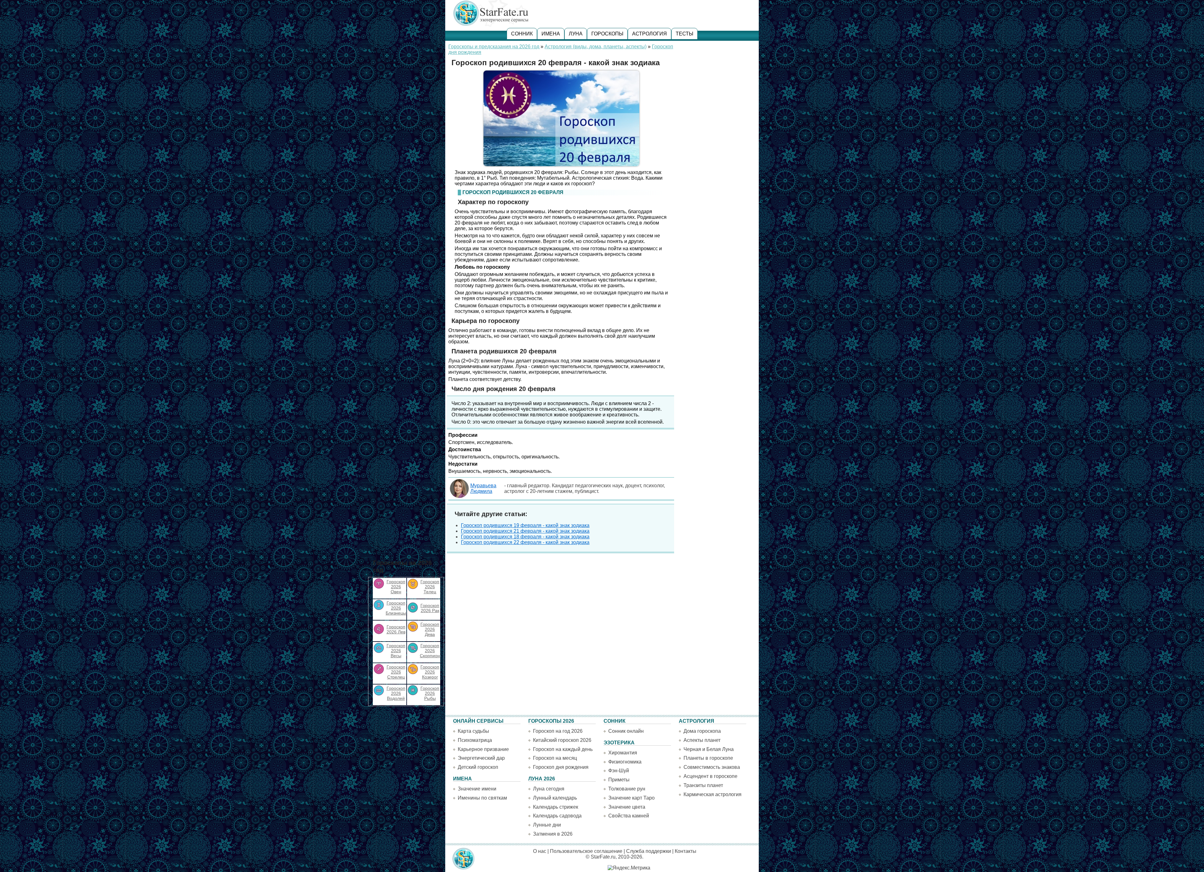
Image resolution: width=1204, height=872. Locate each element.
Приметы (619, 779)
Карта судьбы (473, 731)
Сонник (522, 33)
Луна (576, 33)
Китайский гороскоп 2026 (562, 740)
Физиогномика (625, 761)
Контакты (685, 851)
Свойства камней (628, 815)
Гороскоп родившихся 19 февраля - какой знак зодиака (525, 525)
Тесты (684, 33)
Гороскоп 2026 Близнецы (396, 608)
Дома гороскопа (702, 731)
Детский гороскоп (478, 767)
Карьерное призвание (483, 749)
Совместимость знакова (712, 767)
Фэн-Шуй (618, 770)
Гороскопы (607, 33)
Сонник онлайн (626, 731)
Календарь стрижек (555, 807)
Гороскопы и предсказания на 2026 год (493, 46)
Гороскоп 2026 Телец (429, 586)
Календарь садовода (557, 815)
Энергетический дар (481, 758)
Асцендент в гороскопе (710, 776)
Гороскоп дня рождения (561, 767)
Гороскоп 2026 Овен (396, 586)
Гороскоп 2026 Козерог (429, 671)
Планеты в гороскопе (708, 758)
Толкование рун (626, 788)
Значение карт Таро (631, 798)
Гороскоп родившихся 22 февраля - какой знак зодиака (525, 542)
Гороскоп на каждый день (563, 749)
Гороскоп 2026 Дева (429, 629)
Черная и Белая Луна (709, 749)
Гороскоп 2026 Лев (396, 629)
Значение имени (477, 788)
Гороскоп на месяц (555, 758)
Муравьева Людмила (483, 488)
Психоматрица (475, 740)
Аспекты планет (702, 740)
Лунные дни (547, 824)
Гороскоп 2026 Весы (396, 650)
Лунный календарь (555, 798)
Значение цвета (626, 807)
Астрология (649, 33)
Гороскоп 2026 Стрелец (396, 671)
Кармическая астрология (713, 794)
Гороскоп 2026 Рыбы (429, 693)
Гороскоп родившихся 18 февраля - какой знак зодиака (525, 536)
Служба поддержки (648, 851)
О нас (539, 851)
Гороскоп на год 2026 (558, 731)
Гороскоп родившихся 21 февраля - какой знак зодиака (525, 531)
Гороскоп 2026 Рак (429, 608)
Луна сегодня (548, 788)
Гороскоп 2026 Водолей (396, 693)
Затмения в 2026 (553, 834)
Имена (550, 33)
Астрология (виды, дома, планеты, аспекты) (596, 46)
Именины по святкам (482, 798)
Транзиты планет (703, 785)
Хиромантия (622, 752)
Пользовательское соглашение (586, 851)
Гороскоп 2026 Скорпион (430, 650)
